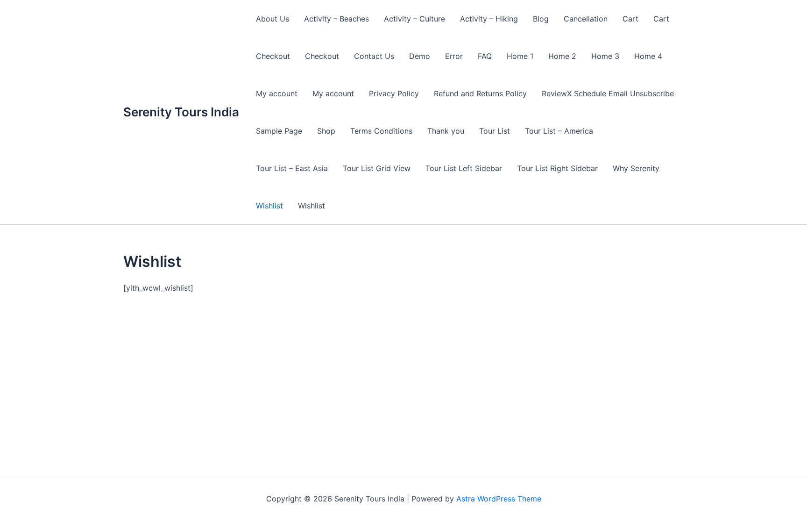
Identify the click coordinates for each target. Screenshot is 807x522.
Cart (630, 18)
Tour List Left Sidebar (463, 168)
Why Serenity (636, 168)
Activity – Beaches (336, 18)
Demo (419, 56)
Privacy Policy (394, 93)
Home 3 (605, 56)
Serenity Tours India (181, 112)
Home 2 (562, 56)
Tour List (494, 131)
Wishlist (269, 205)
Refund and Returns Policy (480, 93)
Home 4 (648, 56)
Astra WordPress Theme (498, 498)
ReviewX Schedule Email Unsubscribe (608, 93)
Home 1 (520, 56)
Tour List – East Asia (292, 168)
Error (454, 56)
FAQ (485, 56)
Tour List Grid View (377, 168)
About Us (272, 18)
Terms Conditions (381, 131)
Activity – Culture (414, 18)
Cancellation (586, 18)
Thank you (445, 131)
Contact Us (374, 56)
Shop (326, 131)
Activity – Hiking (489, 18)
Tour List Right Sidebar (557, 168)
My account (276, 93)
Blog (541, 18)
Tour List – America (559, 131)
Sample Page (279, 131)
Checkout (273, 56)
